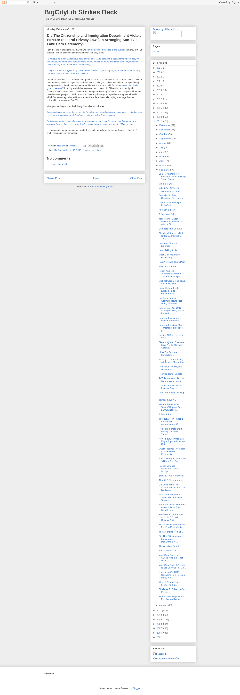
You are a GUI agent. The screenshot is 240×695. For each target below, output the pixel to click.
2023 (159, 72)
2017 (159, 99)
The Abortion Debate (169, 546)
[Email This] (89, 145)
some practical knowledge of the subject (106, 50)
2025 (159, 68)
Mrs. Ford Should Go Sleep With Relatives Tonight (170, 497)
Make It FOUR (166, 183)
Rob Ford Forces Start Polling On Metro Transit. (170, 431)
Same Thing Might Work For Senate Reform (171, 598)
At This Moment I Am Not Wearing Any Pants (171, 379)
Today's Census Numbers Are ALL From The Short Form (172, 507)
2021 (159, 81)
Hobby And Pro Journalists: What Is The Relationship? (170, 274)
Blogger (136, 688)
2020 (159, 85)
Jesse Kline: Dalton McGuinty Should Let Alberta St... (171, 221)
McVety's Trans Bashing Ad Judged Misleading (171, 361)
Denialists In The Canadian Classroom (171, 196)
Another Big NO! (167, 209)
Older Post (136, 178)
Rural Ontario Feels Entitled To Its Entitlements (169, 291)
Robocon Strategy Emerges (168, 244)
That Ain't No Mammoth (171, 480)
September (165, 138)
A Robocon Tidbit (167, 214)
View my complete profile (166, 658)
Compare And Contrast (170, 228)
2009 (159, 619)
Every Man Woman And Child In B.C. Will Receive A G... (171, 517)
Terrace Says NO (167, 399)
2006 (159, 632)
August (163, 143)
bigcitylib (61, 145)
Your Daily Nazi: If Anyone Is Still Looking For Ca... (172, 566)
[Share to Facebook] (99, 145)
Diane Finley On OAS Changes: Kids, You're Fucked (171, 311)
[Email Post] (83, 145)
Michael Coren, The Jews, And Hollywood (172, 282)
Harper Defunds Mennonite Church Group (169, 469)
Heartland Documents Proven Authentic (170, 319)
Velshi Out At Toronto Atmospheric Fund (169, 189)
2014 (159, 112)
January (163, 605)
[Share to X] (96, 145)
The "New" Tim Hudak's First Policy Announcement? (171, 421)
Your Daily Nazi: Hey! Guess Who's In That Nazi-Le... (171, 558)
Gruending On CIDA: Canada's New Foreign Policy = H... (172, 575)
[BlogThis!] (93, 145)
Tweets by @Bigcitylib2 (165, 29)
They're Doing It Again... (171, 531)
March (163, 165)
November (165, 129)
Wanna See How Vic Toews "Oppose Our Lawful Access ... (170, 407)
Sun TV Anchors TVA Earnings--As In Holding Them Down (172, 176)
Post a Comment (59, 164)
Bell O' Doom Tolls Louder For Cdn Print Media (172, 526)
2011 (159, 610)
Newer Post (53, 178)
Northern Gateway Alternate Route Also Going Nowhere (170, 301)
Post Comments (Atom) (101, 186)
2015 (159, 108)
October (163, 134)
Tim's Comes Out (167, 550)
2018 (159, 94)
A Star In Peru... (167, 414)
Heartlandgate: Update (170, 374)
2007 (159, 628)
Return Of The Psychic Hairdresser (170, 368)
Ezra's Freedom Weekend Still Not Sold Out (172, 460)
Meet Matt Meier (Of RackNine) (169, 256)
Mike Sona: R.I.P (167, 266)
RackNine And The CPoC (172, 262)
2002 (159, 637)
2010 (159, 615)
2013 (159, 117)
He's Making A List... (169, 250)
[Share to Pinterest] (102, 145)
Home (95, 178)
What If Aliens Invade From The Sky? (169, 583)
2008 (159, 624)
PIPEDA (77, 150)
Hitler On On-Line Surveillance (168, 353)
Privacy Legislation (92, 150)
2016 (159, 103)
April (162, 161)
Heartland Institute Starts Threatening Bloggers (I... (171, 328)
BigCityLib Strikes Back (80, 12)
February (164, 170)
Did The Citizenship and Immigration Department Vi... (171, 539)
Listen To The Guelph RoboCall (170, 204)
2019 (159, 90)
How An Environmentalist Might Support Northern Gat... (172, 441)
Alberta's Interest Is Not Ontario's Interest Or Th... (171, 236)
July (161, 147)
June (162, 152)
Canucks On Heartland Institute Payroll (170, 387)
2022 (159, 76)
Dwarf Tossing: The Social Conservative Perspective (172, 451)
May (161, 156)
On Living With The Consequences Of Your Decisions (172, 487)
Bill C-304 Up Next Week (171, 475)
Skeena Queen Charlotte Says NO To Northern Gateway (171, 345)
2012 (159, 121)
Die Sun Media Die (63, 150)
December (165, 125)
